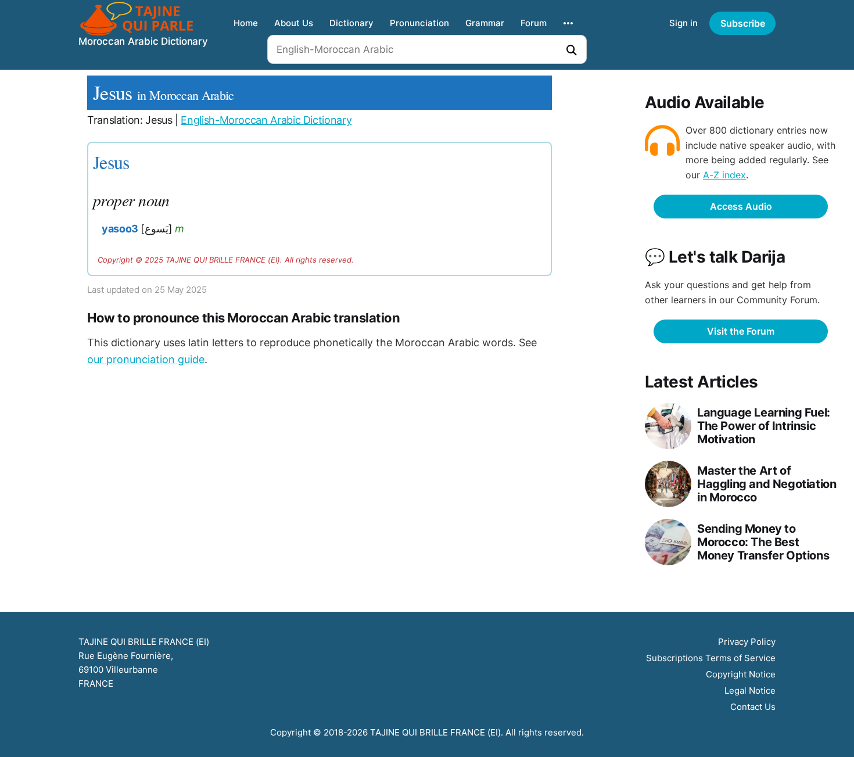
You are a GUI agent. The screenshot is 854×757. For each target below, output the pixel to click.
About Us (293, 22)
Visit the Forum (740, 331)
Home (246, 22)
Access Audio (741, 206)
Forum (534, 22)
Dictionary (351, 22)
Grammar (484, 22)
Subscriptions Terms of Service (711, 657)
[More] (568, 23)
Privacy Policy (747, 641)
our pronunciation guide (145, 359)
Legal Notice (750, 690)
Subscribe (742, 23)
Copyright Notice (741, 674)
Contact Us (753, 706)
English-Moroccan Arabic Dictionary (266, 120)
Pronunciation (419, 22)
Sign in (683, 22)
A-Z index (724, 175)
